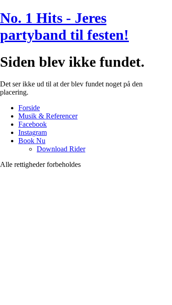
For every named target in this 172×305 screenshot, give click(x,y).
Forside (29, 108)
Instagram (32, 132)
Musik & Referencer (48, 116)
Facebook (32, 124)
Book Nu (31, 140)
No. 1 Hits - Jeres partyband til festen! (64, 26)
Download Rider (61, 149)
